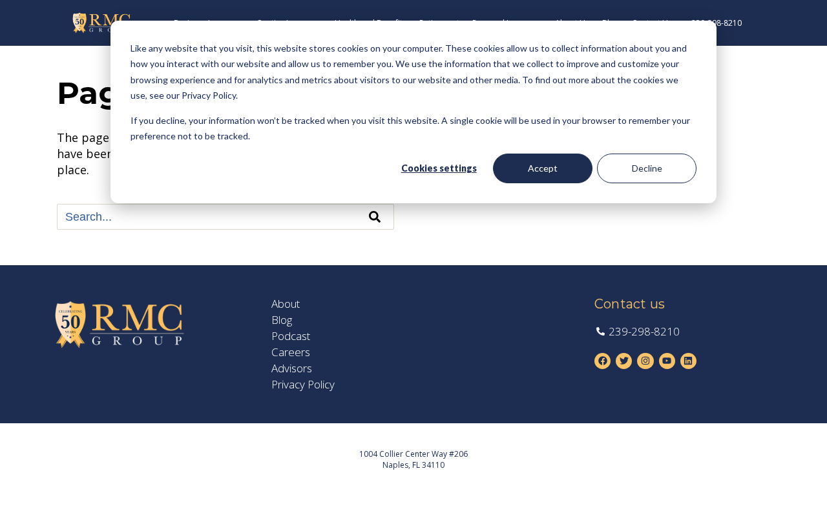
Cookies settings (439, 168)
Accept (543, 168)
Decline (647, 168)
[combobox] (225, 217)
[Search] (374, 216)
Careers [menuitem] (290, 352)
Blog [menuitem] (281, 320)
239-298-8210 (716, 22)
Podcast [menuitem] (290, 336)
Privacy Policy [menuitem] (303, 384)
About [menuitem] (285, 303)
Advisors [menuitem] (291, 368)
